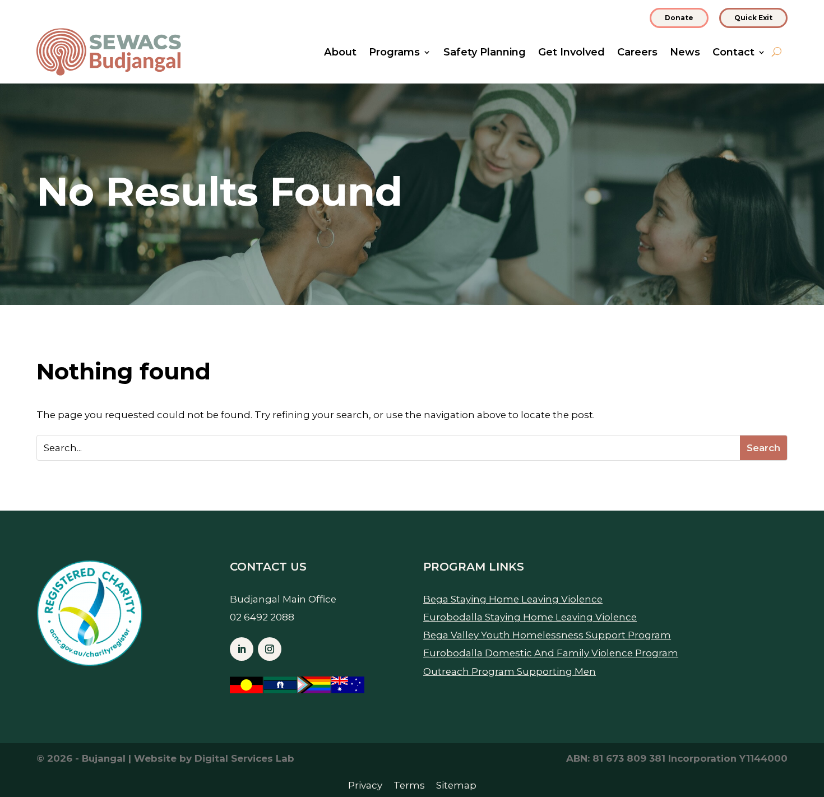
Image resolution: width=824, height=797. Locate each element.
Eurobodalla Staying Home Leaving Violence (530, 617)
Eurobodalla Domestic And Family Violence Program (550, 653)
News (685, 53)
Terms (409, 785)
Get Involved (571, 53)
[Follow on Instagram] (269, 649)
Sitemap (456, 785)
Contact (733, 53)
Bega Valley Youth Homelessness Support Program (547, 635)
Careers (637, 53)
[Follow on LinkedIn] (241, 649)
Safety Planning (484, 53)
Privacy (365, 785)
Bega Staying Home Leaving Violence (513, 599)
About (340, 53)
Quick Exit (753, 17)
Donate (679, 17)
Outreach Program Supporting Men (509, 671)
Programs (394, 53)
